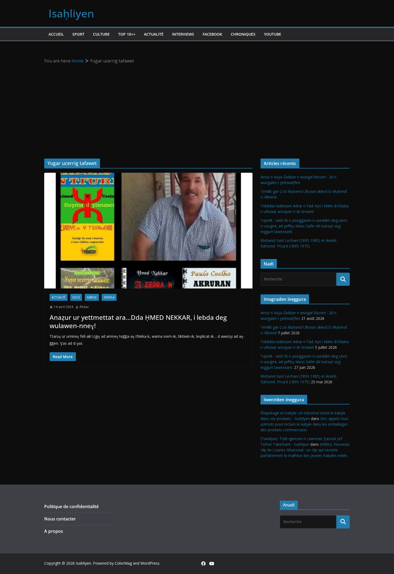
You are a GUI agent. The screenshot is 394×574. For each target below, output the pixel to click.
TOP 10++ (126, 34)
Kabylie (92, 297)
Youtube (272, 34)
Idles (76, 297)
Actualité (153, 34)
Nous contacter (60, 519)
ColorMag (123, 563)
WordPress (149, 563)
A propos (53, 531)
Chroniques (243, 34)
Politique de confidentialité (71, 506)
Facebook (212, 34)
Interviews (183, 34)
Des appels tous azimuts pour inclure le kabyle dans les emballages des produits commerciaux (304, 424)
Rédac (84, 307)
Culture (101, 34)
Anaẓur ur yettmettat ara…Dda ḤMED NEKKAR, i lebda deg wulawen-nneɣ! (138, 321)
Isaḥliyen (71, 13)
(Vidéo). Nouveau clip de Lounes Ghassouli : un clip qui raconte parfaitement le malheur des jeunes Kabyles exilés (305, 450)
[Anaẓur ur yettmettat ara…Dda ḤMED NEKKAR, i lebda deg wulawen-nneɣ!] (148, 230)
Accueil (56, 34)
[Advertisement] (197, 104)
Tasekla (109, 297)
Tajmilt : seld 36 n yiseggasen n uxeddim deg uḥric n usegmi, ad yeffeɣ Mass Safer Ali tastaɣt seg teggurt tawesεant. (304, 226)
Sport (78, 34)
